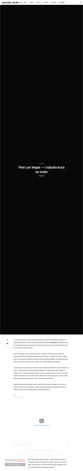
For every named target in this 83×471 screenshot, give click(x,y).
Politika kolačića (21, 461)
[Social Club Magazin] (10, 2)
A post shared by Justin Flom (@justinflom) (42, 450)
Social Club (42, 175)
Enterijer (41, 163)
